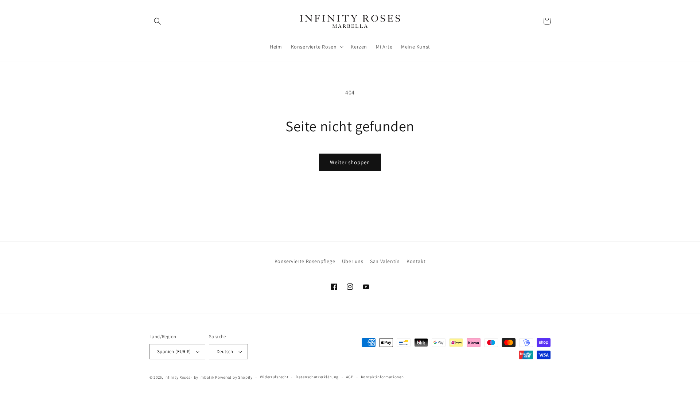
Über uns (352, 261)
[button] (157, 21)
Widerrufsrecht (274, 376)
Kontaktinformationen (382, 376)
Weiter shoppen (350, 162)
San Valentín (385, 261)
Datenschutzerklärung (317, 376)
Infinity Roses (177, 377)
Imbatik (206, 377)
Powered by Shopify (234, 377)
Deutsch (225, 351)
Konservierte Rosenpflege (305, 261)
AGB (350, 376)
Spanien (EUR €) (174, 351)
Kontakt (416, 261)
